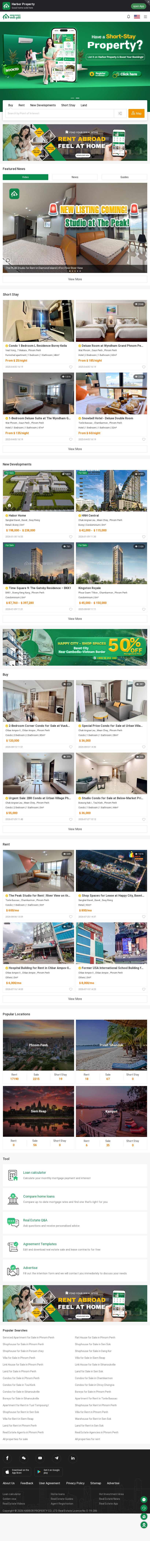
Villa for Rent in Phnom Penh (91, 1412)
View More (75, 279)
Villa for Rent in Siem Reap (18, 1418)
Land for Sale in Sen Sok (89, 1371)
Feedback (26, 1483)
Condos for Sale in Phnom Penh (21, 1378)
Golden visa (9, 1498)
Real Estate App (108, 1503)
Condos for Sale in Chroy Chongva (94, 1384)
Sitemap (95, 1483)
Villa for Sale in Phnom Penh (19, 1357)
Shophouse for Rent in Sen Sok (21, 1412)
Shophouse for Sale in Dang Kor (93, 1351)
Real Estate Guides (62, 1498)
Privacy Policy (75, 1483)
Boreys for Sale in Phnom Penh (93, 1391)
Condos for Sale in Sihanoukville (21, 1391)
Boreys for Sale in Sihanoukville (21, 1398)
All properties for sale (15, 1439)
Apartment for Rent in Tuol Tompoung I (26, 1405)
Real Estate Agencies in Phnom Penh (96, 1432)
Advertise (113, 1483)
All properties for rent (87, 1439)
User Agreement (49, 1483)
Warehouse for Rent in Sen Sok (93, 1418)
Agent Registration (62, 1503)
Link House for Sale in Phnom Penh (23, 1364)
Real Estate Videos (14, 1503)
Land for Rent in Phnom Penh (20, 1425)
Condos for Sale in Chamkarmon (94, 1378)
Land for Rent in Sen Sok (89, 1425)
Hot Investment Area (111, 1494)
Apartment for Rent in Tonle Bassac (96, 1398)
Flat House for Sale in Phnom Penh (95, 1337)
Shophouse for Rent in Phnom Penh (96, 1405)
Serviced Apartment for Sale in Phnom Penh (28, 1337)
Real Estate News (109, 1498)
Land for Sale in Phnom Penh (19, 1371)
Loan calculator (12, 1494)
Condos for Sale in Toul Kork (19, 1384)
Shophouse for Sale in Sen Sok (93, 1344)
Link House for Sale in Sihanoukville (95, 1364)
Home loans (58, 1494)
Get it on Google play (51, 1471)
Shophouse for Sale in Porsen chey (23, 1351)
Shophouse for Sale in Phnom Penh (23, 1344)
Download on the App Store (20, 1471)
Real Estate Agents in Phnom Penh (23, 1432)
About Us (9, 1483)
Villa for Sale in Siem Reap (90, 1357)
